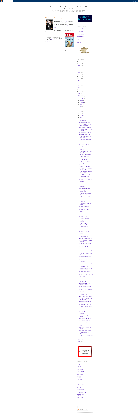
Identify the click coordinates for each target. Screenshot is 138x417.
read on (52, 39)
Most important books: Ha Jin (85, 132)
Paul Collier (79, 395)
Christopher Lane (80, 384)
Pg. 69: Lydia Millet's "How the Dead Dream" (85, 244)
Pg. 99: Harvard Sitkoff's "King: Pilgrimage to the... (85, 185)
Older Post (73, 55)
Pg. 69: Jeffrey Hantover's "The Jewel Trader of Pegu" (85, 125)
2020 (79, 72)
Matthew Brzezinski (81, 391)
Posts (80, 407)
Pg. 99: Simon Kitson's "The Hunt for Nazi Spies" (85, 280)
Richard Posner (80, 399)
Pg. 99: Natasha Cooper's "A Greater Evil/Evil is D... (84, 227)
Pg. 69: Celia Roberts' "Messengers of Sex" (83, 224)
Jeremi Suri (79, 400)
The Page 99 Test (80, 34)
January (81, 117)
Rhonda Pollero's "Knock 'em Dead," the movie (84, 145)
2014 (79, 84)
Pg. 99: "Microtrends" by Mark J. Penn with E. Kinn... (85, 172)
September (82, 102)
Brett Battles (79, 373)
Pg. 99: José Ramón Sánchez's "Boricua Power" (85, 194)
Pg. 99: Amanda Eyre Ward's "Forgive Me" (84, 200)
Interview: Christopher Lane (84, 322)
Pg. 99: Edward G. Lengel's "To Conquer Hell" (85, 140)
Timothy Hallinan (80, 371)
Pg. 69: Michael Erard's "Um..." (85, 183)
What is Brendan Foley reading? (85, 238)
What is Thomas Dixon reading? (85, 296)
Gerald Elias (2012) (80, 368)
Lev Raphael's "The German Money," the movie (84, 247)
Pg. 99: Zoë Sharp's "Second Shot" (85, 304)
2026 (79, 61)
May (81, 110)
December (82, 96)
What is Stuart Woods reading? (85, 230)
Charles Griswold (80, 389)
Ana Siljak (79, 377)
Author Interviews (80, 36)
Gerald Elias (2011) (80, 369)
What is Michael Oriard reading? (85, 213)
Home (60, 55)
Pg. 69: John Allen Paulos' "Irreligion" (84, 157)
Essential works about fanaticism (85, 215)
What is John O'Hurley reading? (85, 318)
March (81, 113)
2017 (79, 78)
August (81, 104)
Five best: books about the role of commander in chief (85, 269)
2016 (79, 80)
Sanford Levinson (80, 394)
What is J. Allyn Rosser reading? (85, 127)
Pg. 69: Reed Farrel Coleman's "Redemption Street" (85, 265)
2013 (79, 85)
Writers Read (79, 38)
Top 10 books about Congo (84, 122)
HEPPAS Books (80, 42)
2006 (79, 341)
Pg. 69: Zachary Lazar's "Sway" (85, 320)
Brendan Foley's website (52, 41)
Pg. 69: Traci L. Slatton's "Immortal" (84, 177)
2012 (79, 87)
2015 (79, 82)
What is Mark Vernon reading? (85, 330)
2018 (79, 76)
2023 (79, 67)
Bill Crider (79, 382)
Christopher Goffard (81, 386)
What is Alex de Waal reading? (85, 309)
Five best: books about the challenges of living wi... (84, 165)
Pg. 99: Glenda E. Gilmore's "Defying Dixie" (84, 162)
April (81, 111)
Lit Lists (78, 39)
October (81, 100)
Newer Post (47, 55)
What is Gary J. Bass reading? (85, 278)
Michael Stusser (80, 387)
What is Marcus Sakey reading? (85, 188)
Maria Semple (79, 376)
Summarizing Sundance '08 (84, 134)
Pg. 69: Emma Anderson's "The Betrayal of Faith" (85, 137)
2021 (79, 70)
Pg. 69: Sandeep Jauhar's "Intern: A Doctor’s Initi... (85, 168)
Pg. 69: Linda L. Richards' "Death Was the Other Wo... (85, 299)
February (81, 115)
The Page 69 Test (80, 31)
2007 (79, 339)
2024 (79, 65)
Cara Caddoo (79, 363)
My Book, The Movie (81, 33)
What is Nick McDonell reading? (85, 263)
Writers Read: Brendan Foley (69, 20)
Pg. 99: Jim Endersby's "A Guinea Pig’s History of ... (85, 119)
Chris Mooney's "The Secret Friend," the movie (84, 190)
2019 (79, 74)
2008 (79, 95)
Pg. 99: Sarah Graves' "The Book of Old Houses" (85, 130)
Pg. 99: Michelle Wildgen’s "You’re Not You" (84, 293)
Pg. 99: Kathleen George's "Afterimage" (84, 207)
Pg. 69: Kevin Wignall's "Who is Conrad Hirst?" (85, 307)
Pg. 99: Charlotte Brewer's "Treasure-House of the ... (84, 217)
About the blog (80, 28)
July (80, 106)
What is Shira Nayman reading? (85, 174)
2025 (79, 63)
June (81, 108)
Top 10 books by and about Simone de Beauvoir (84, 284)
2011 (79, 89)
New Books (79, 41)
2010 (79, 91)
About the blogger (80, 29)
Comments (81, 409)
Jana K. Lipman (80, 374)
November (82, 98)
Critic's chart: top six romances (85, 154)
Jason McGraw (80, 364)
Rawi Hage (79, 366)
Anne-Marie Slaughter (81, 392)
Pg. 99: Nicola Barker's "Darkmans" (83, 260)
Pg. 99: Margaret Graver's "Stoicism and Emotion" (84, 235)
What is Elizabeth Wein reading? (85, 159)
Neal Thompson (80, 397)
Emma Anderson (80, 379)
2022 (79, 69)
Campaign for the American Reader (69, 7)
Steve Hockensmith (80, 381)
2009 (79, 93)
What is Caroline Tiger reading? (85, 143)
